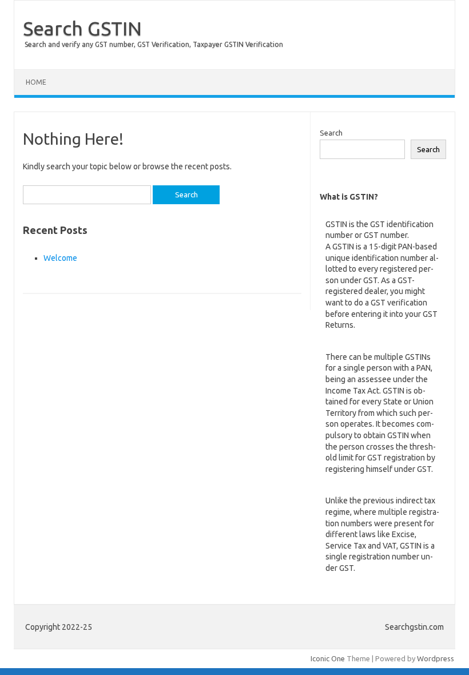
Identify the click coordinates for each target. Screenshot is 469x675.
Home (36, 82)
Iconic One (328, 658)
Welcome (60, 258)
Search (331, 133)
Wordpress (435, 658)
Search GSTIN (82, 28)
